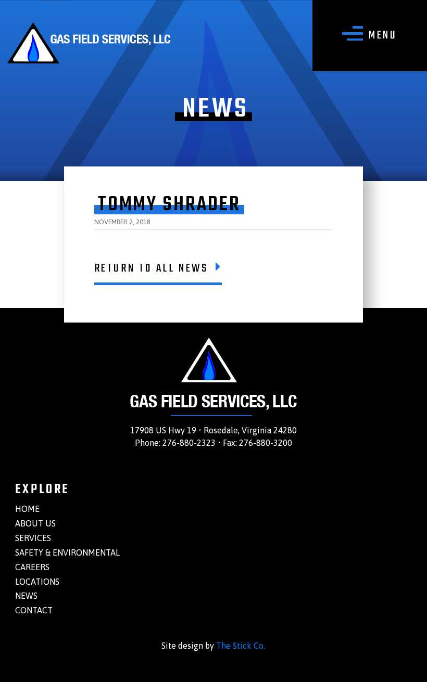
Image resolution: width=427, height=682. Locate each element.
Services (33, 538)
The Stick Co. (240, 645)
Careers (32, 567)
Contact (34, 610)
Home (27, 508)
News (26, 595)
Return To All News (151, 268)
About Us (35, 523)
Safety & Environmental (67, 552)
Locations (37, 581)
